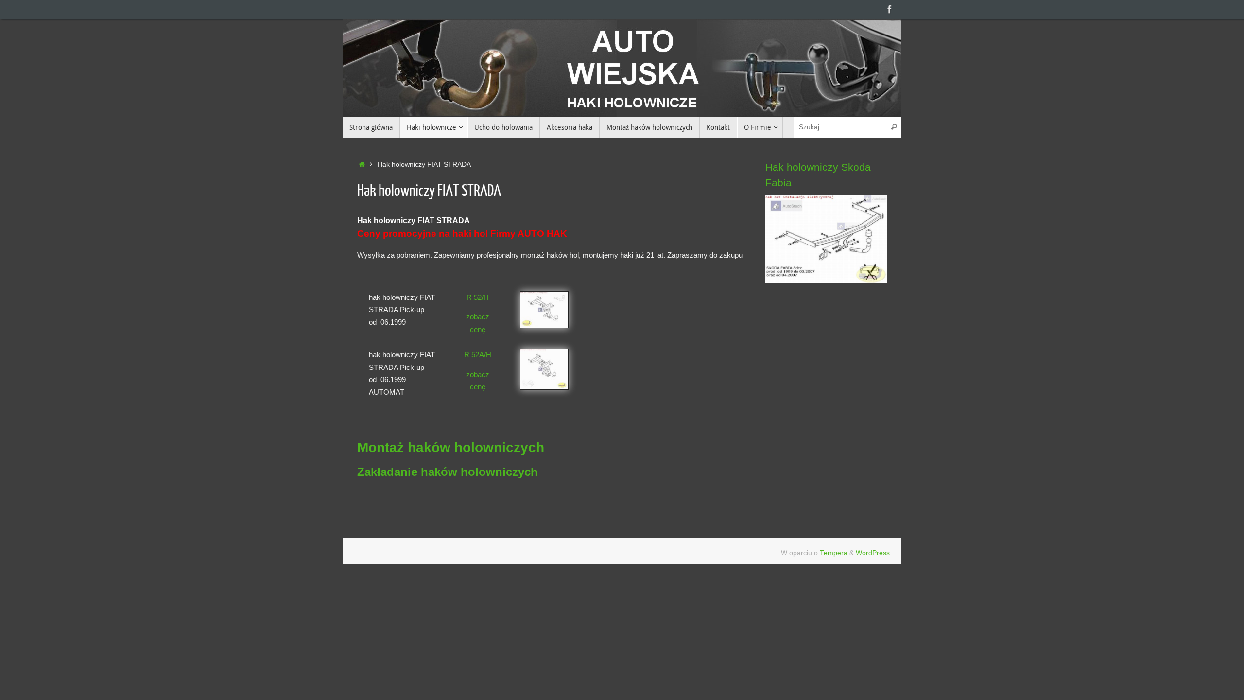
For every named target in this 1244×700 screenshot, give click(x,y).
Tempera (833, 553)
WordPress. (874, 553)
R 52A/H (477, 354)
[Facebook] (890, 9)
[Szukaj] (893, 127)
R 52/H (477, 297)
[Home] (361, 164)
